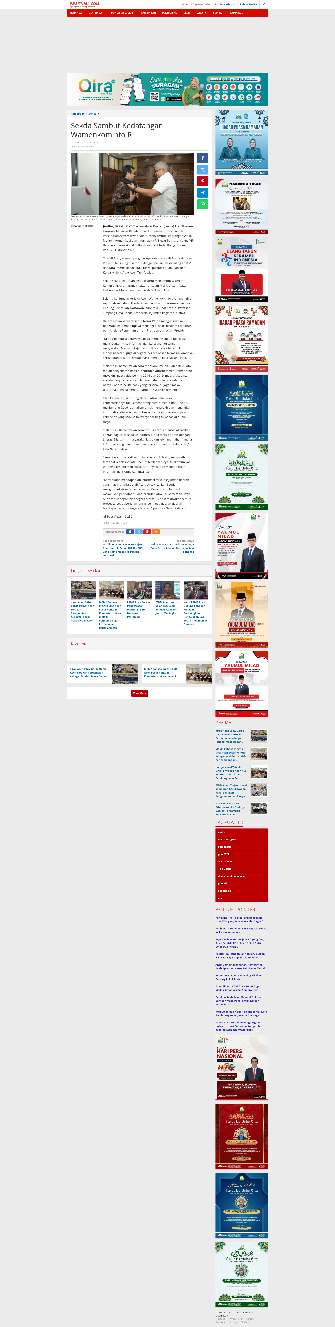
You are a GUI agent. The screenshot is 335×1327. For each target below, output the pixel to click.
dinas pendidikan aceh (232, 876)
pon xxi (222, 883)
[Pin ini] (203, 181)
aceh (221, 898)
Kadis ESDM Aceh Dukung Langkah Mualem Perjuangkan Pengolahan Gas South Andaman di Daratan (195, 613)
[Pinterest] (147, 531)
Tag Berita (225, 868)
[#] (167, 89)
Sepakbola (224, 890)
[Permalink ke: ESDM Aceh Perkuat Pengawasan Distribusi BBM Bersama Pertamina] (139, 590)
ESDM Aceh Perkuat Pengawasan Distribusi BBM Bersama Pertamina (139, 610)
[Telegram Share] (203, 193)
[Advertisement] (167, 43)
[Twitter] (139, 531)
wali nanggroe (227, 839)
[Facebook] (130, 531)
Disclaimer (220, 1322)
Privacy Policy (236, 1318)
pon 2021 (223, 854)
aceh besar (225, 861)
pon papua (224, 846)
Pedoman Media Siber (242, 1322)
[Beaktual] (85, 4)
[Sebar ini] (203, 158)
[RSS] (156, 531)
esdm (221, 832)
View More (139, 693)
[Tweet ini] (203, 169)
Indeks (221, 1318)
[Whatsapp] (203, 204)
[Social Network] (264, 4)
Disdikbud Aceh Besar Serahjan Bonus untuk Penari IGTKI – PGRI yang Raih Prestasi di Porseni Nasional (123, 548)
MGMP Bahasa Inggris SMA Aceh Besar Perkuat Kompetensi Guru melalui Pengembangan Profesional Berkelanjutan (161, 676)
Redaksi (251, 1318)
